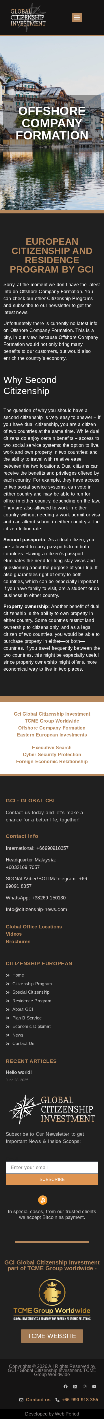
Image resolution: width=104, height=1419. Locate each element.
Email (12, 1159)
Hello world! (19, 1072)
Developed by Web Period (52, 1413)
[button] (77, 17)
